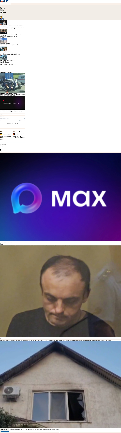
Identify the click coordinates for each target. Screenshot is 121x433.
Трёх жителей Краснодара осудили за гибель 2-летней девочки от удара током (66, 340)
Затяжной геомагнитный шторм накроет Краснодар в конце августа (106, 340)
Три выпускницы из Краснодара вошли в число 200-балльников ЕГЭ (6, 45)
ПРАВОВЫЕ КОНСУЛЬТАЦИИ (3, 12)
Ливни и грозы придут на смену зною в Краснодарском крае (43, 429)
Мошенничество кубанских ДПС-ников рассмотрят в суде (5, 110)
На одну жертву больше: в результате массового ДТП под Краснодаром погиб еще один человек (9, 111)
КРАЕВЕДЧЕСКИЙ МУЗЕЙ (2, 8)
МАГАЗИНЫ (3, 19)
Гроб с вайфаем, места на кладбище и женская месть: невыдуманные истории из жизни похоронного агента (10, 28)
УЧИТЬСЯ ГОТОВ (3, 17)
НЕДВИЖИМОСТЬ (2, 10)
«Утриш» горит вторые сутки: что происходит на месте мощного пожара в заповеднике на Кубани (30, 429)
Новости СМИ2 (1, 139)
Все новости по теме (2, 26)
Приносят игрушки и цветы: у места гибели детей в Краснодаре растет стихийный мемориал (51, 340)
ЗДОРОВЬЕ (1, 7)
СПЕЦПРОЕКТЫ (1, 13)
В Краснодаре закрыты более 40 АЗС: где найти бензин (5, 62)
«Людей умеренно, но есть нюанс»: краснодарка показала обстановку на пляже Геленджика (9, 53)
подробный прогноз (2, 144)
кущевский (3, 114)
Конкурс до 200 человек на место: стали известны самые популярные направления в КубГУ (9, 44)
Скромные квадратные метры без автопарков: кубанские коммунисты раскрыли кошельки (8, 36)
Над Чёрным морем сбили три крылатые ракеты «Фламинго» (54, 429)
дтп (0, 114)
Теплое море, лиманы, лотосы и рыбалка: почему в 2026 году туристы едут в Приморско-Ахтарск (8, 340)
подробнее (5, 144)
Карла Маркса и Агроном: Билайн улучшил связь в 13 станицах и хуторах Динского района (80, 340)
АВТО (0, 5)
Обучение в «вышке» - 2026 (2, 37)
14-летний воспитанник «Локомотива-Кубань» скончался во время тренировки (94, 340)
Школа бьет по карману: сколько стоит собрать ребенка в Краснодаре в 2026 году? (37, 340)
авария (1, 114)
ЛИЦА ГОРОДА (1, 9)
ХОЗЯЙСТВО (1, 15)
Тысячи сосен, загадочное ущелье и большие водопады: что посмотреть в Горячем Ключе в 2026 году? (10, 54)
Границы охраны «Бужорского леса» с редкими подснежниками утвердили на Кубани (23, 340)
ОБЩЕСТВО (1, 11)
